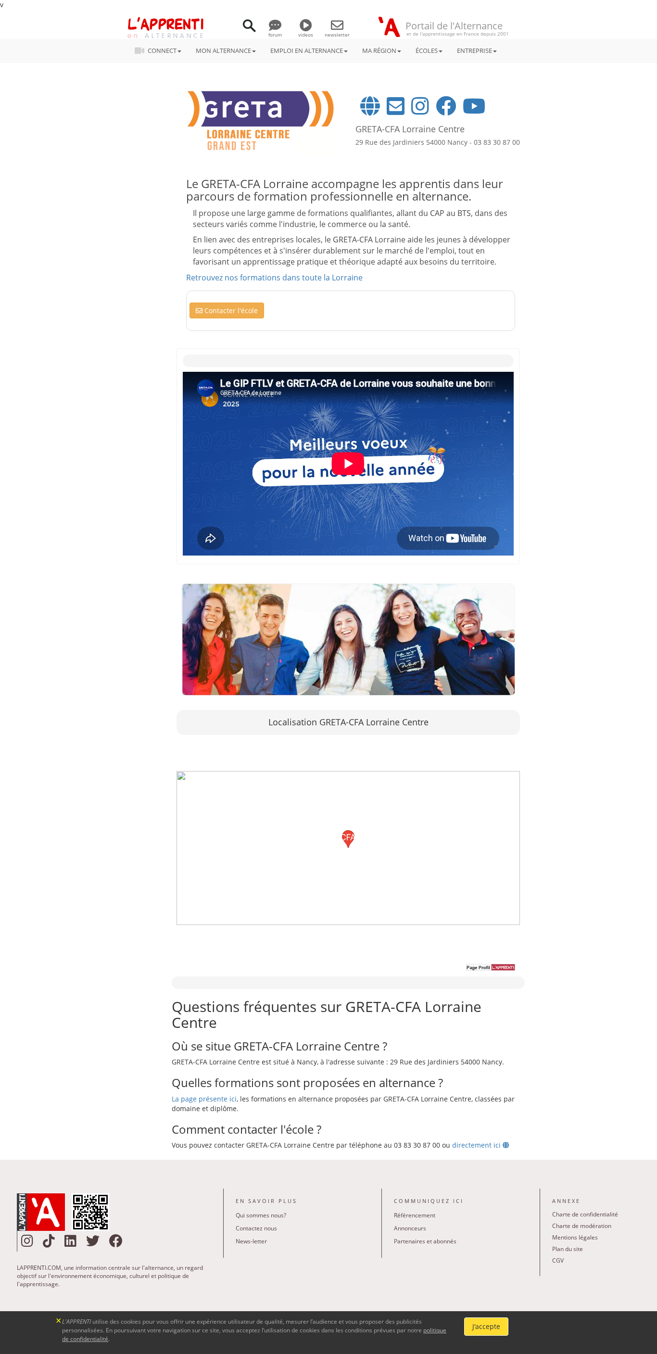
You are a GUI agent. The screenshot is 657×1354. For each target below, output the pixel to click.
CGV (558, 1260)
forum (275, 34)
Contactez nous (256, 1228)
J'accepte (486, 1326)
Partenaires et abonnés (425, 1241)
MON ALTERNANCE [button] (223, 50)
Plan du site (567, 1249)
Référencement (414, 1215)
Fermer (58, 1319)
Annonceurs (410, 1228)
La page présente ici (204, 1098)
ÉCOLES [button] (427, 50)
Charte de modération (581, 1226)
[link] (348, 639)
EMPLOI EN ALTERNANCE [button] (306, 50)
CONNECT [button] (162, 50)
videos (305, 34)
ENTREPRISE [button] (474, 50)
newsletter (337, 34)
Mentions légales (575, 1237)
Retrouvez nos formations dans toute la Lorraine (274, 277)
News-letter (251, 1241)
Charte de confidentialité (585, 1214)
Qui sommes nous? (261, 1215)
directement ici (477, 1145)
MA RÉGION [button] (379, 50)
